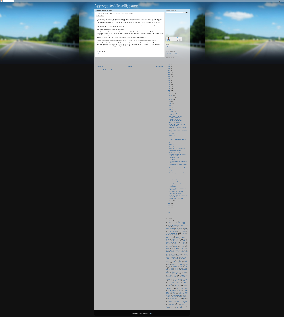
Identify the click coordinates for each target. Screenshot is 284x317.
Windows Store (171, 304)
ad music (181, 221)
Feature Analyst (182, 245)
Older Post (159, 66)
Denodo (177, 237)
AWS (169, 226)
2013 (169, 84)
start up (173, 287)
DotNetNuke (176, 240)
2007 (169, 207)
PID (182, 273)
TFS (186, 288)
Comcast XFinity (173, 146)
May (170, 105)
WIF (176, 299)
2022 (169, 66)
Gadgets (183, 246)
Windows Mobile (172, 303)
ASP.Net (185, 223)
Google (170, 250)
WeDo (173, 299)
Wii (180, 299)
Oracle (181, 271)
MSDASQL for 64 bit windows (176, 191)
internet (177, 255)
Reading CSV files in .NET (175, 152)
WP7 (179, 306)
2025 (169, 61)
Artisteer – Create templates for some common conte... (178, 140)
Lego (183, 260)
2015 (169, 80)
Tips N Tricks (172, 290)
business (181, 229)
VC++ (181, 292)
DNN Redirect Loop (173, 144)
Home (130, 66)
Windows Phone (183, 303)
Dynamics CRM (171, 242)
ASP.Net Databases (174, 225)
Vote (183, 295)
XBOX (167, 307)
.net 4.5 (176, 221)
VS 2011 (180, 296)
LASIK (177, 260)
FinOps (171, 246)
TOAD (180, 290)
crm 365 (176, 234)
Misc (185, 266)
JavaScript (182, 258)
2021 (169, 68)
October (171, 95)
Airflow (179, 222)
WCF (179, 298)
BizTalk (172, 229)
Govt (185, 250)
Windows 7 (177, 301)
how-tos (169, 252)
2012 (169, 86)
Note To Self (177, 269)
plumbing (185, 273)
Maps (181, 264)
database (172, 236)
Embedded (169, 243)
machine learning (174, 264)
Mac (169, 264)
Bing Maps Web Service (174, 170)
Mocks (172, 268)
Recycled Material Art (174, 142)
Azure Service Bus (182, 226)
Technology (169, 288)
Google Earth (177, 250)
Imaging (185, 254)
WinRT (177, 304)
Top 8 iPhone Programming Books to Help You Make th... (177, 155)
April (170, 107)
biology (167, 229)
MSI (181, 268)
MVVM (172, 269)
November (171, 93)
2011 (169, 88)
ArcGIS (179, 223)
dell (173, 237)
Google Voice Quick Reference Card (177, 176)
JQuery (172, 260)
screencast (180, 279)
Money (176, 268)
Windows (185, 299)
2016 (169, 78)
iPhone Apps (175, 258)
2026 (169, 59)
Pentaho (167, 272)
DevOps (167, 240)
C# (186, 229)
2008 (169, 205)
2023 (169, 64)
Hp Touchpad (175, 252)
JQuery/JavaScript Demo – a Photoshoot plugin (175, 180)
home (186, 251)
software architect (175, 282)
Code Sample (171, 233)
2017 (169, 76)
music (185, 268)
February (171, 111)
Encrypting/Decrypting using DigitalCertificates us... (175, 117)
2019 (169, 72)
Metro (169, 266)
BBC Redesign (172, 135)
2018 (169, 74)
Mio (181, 266)
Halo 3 (179, 251)
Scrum (185, 279)
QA (178, 276)
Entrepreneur (169, 245)
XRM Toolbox (172, 307)
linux (180, 262)
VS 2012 (185, 296)
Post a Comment (102, 53)
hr (179, 252)
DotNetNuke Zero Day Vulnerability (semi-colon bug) (177, 125)
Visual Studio (176, 295)
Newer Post (100, 66)
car (170, 231)
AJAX (183, 222)
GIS (176, 248)
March (170, 109)
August (171, 99)
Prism (175, 276)
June (170, 103)
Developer (174, 239)
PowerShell (182, 275)
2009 (169, 203)
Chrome (175, 231)
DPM (184, 240)
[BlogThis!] (98, 16)
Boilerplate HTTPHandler (175, 178)
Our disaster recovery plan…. (176, 150)
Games (167, 248)
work (186, 304)
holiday (182, 251)
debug (167, 237)
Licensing (173, 261)
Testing (182, 288)
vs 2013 (169, 298)
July (170, 101)
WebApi (168, 299)
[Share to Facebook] (101, 16)
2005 (169, 211)
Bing (185, 228)
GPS (167, 251)
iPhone (174, 257)
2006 (169, 209)
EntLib (184, 243)
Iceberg (170, 254)
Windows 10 (171, 301)
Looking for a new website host (176, 198)
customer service (183, 234)
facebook (175, 245)
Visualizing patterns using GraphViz (177, 183)
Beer (181, 228)
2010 (169, 90)
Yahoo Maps (179, 307)
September (172, 97)
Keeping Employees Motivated (176, 137)
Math (186, 264)
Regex (179, 277)
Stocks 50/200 (182, 287)
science (174, 279)
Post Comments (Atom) (108, 69)
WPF (185, 306)
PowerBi (175, 275)
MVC (167, 269)
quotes (183, 276)
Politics (169, 275)
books (176, 229)
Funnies (176, 246)
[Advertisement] (129, 61)
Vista (174, 293)
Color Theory (172, 159)
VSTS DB (174, 298)
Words (181, 304)
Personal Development (176, 272)
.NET (168, 221)
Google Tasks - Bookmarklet (175, 122)
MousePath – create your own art (177, 133)
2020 (169, 70)
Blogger (150, 313)
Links (173, 262)
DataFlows (184, 236)
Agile (170, 222)
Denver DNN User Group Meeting (177, 148)
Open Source (184, 269)
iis (180, 254)
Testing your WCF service (175, 193)
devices (184, 239)
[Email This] (97, 16)
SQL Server (178, 285)
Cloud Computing (182, 231)
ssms (185, 285)
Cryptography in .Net (174, 157)
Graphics (173, 251)
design (167, 239)
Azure (174, 226)
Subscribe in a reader (172, 53)
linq (177, 262)
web (184, 298)
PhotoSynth (176, 273)
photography (169, 273)
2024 (169, 63)
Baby (177, 228)
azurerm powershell (170, 228)
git (182, 248)
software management (181, 284)
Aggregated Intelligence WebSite (174, 46)
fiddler (167, 246)
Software (185, 280)
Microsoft (174, 266)
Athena (182, 225)
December (171, 91)
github (186, 248)
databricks (178, 236)
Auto (186, 225)
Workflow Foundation (172, 306)
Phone (185, 272)
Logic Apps (185, 262)
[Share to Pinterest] (103, 16)
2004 (169, 212)
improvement (171, 255)
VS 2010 (174, 296)
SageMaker (168, 279)
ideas (175, 254)
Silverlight (177, 280)
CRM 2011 (169, 234)
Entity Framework (177, 243)
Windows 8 (185, 301)
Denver (183, 237)
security (171, 280)
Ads (186, 221)
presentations (168, 276)
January (171, 200)
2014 (169, 82)
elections (183, 242)
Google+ (168, 47)
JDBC (167, 260)
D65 (167, 236)
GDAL (172, 248)
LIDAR (179, 261)
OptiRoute (175, 271)
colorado (184, 233)
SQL (170, 285)
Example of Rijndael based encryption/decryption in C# (176, 120)
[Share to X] (100, 16)
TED (177, 288)
